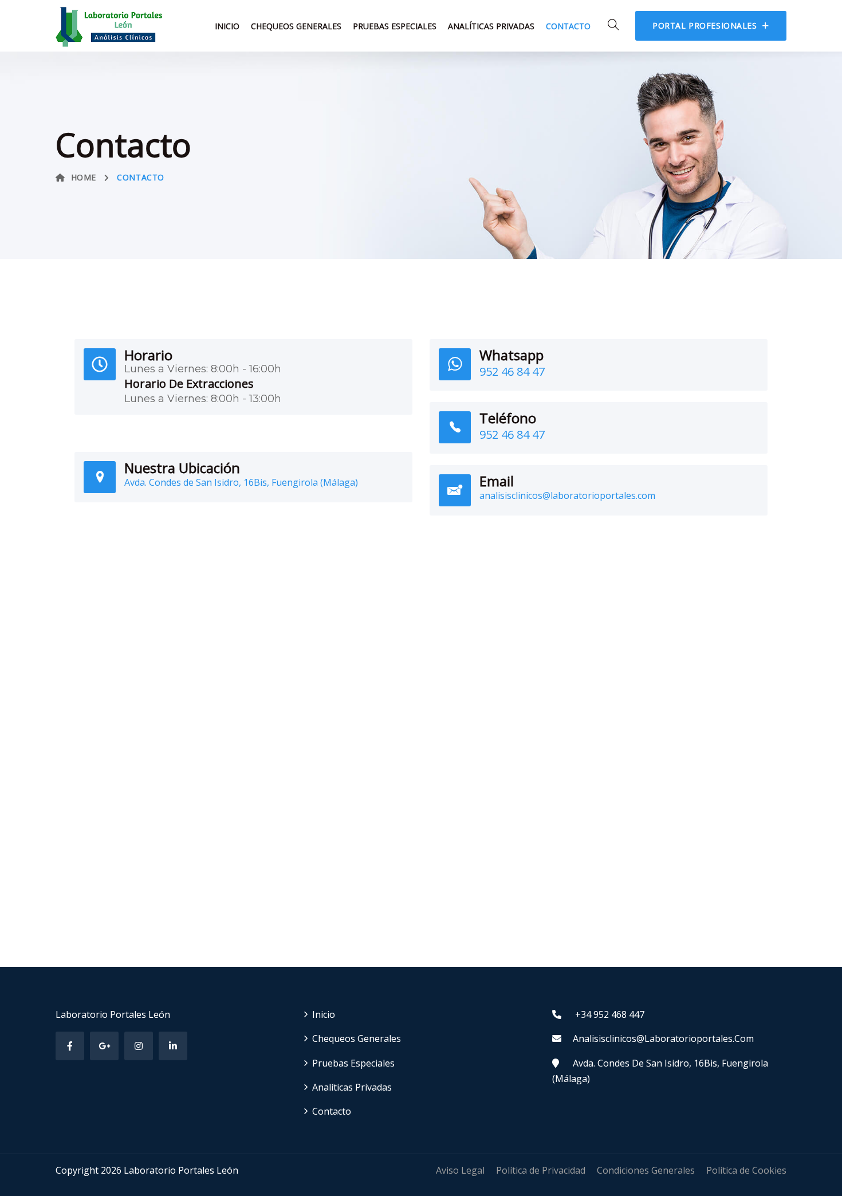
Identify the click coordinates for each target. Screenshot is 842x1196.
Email (496, 480)
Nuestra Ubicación (182, 467)
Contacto (568, 26)
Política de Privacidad (540, 1170)
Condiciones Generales (646, 1170)
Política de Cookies (746, 1170)
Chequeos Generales (296, 26)
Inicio (227, 26)
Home (83, 177)
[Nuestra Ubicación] (100, 477)
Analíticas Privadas (491, 26)
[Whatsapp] (455, 364)
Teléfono (507, 417)
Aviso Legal (460, 1170)
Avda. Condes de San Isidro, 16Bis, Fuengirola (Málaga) (241, 482)
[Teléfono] (455, 427)
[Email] (455, 490)
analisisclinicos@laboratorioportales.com (567, 495)
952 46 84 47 (512, 371)
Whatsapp (511, 354)
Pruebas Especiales (394, 26)
